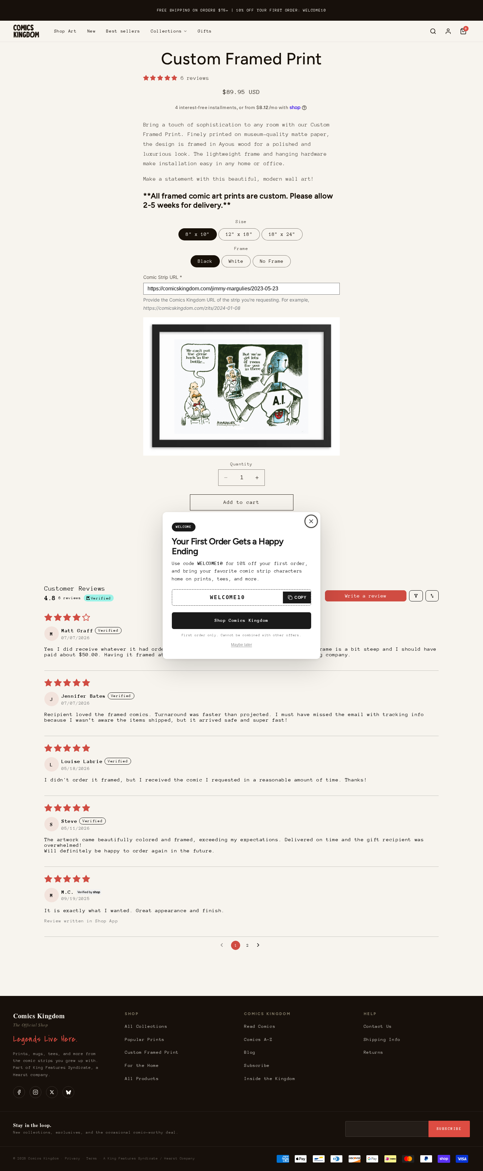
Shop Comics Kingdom (241, 620)
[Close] (311, 521)
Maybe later (241, 644)
